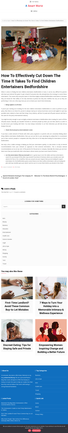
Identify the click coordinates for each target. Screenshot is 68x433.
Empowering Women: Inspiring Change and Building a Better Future (51, 348)
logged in (11, 192)
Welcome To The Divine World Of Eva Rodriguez (49, 176)
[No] (66, 428)
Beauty (5, 222)
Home (37, 403)
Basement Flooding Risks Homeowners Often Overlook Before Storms (14, 403)
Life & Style (17, 167)
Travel (4, 264)
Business (5, 225)
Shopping (5, 253)
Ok (29, 430)
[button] (34, 11)
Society (5, 257)
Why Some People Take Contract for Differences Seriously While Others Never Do (15, 419)
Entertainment (7, 232)
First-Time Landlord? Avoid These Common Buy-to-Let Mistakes (17, 306)
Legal (4, 243)
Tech (4, 260)
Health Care (6, 236)
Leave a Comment (7, 167)
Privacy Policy (39, 414)
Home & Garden (7, 239)
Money (4, 250)
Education (5, 229)
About (37, 407)
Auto (4, 218)
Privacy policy (36, 430)
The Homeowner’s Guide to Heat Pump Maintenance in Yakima (16, 409)
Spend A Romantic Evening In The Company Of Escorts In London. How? (18, 177)
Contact (37, 410)
